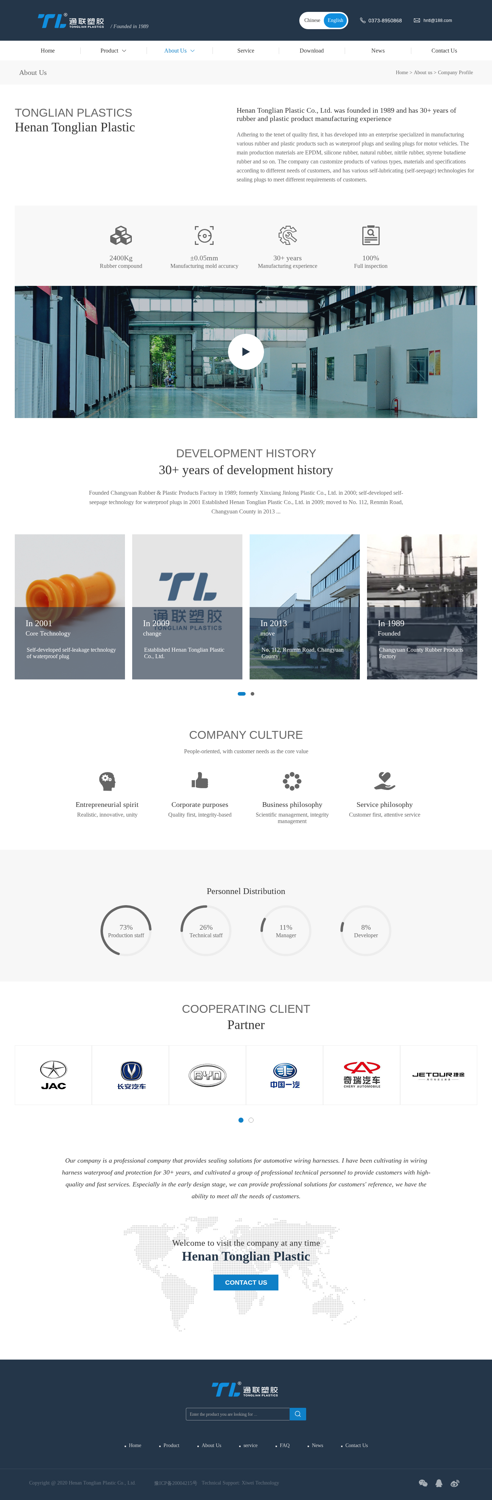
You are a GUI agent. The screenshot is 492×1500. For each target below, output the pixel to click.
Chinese (312, 20)
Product (171, 1445)
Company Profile (455, 72)
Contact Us (246, 1282)
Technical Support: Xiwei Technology (240, 1483)
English (335, 20)
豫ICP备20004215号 (175, 1483)
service (250, 1445)
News (317, 1445)
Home (402, 72)
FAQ (285, 1445)
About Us (211, 1445)
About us (423, 72)
